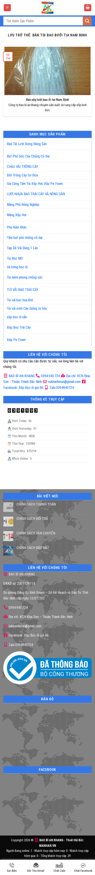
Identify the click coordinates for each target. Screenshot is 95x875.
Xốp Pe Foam (16, 340)
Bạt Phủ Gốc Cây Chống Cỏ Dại (28, 156)
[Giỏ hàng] (87, 7)
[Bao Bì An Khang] (47, 7)
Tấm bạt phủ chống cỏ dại (24, 238)
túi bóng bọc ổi (17, 267)
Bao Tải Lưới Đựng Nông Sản (27, 144)
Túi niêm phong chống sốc (25, 277)
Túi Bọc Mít (15, 258)
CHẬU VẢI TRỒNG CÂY (22, 167)
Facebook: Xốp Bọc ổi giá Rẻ (28, 635)
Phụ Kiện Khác (17, 227)
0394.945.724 (50, 376)
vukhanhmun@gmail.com (64, 382)
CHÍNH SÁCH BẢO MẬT (33, 548)
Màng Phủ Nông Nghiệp (23, 204)
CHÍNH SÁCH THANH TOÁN (36, 504)
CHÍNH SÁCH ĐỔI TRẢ (32, 519)
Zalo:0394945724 (61, 388)
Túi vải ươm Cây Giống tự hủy (27, 308)
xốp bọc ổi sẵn (17, 317)
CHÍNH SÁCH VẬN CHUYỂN (36, 533)
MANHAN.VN (47, 846)
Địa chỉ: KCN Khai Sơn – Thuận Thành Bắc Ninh (40, 617)
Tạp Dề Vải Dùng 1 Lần (22, 248)
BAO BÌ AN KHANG (21, 376)
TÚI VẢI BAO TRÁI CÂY (22, 290)
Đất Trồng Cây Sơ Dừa (22, 175)
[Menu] (7, 7)
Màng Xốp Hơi (16, 215)
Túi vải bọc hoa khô (20, 300)
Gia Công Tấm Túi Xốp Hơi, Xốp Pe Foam (35, 184)
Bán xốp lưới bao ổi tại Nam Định (47, 100)
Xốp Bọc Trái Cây (19, 327)
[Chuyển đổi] (83, 142)
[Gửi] (87, 21)
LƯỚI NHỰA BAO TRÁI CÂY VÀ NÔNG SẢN (36, 194)
